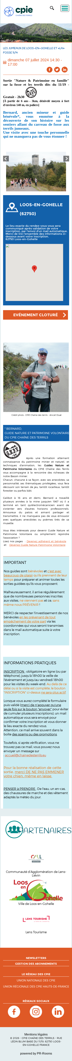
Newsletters (36, 958)
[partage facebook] (50, 70)
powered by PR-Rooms (36, 1053)
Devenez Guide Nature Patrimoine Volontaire (37, 544)
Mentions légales (36, 1034)
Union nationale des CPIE (36, 980)
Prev (6, 158)
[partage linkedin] (65, 70)
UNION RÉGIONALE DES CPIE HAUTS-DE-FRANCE (36, 986)
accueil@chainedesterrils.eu (25, 755)
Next (66, 158)
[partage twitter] (57, 70)
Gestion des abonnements (36, 963)
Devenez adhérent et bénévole (46, 541)
